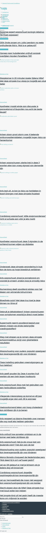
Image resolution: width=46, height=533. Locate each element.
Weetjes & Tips (5, 25)
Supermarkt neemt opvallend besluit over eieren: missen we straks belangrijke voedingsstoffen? (19, 326)
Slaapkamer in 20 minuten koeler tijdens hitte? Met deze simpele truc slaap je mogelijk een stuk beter (23, 81)
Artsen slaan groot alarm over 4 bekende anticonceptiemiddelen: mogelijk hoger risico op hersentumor (23, 137)
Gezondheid (3, 102)
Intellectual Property (8, 511)
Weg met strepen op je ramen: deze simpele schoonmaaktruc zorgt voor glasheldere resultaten (21, 340)
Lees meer (5, 430)
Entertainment (5, 15)
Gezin (3, 526)
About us (4, 507)
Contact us (5, 12)
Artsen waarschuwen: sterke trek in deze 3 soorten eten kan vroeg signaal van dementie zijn (21, 165)
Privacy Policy (6, 509)
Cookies (4, 504)
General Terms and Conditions (11, 3)
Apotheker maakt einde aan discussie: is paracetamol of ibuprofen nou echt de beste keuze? (21, 109)
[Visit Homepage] (11, 8)
